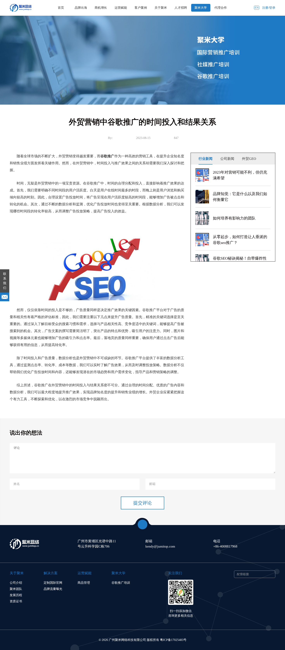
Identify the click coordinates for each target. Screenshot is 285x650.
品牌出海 (81, 7)
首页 (61, 7)
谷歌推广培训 (120, 582)
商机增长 (101, 7)
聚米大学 (200, 7)
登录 (272, 7)
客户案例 (141, 7)
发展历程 (16, 595)
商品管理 (84, 582)
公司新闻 (227, 159)
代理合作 (220, 7)
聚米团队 (16, 589)
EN (256, 7)
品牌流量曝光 (53, 589)
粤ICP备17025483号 (173, 639)
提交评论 (142, 502)
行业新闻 (205, 159)
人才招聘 (180, 7)
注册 (265, 7)
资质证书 (16, 601)
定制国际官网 (53, 582)
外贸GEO (249, 159)
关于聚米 (161, 7)
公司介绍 (16, 582)
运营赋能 (121, 7)
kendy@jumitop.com (160, 546)
